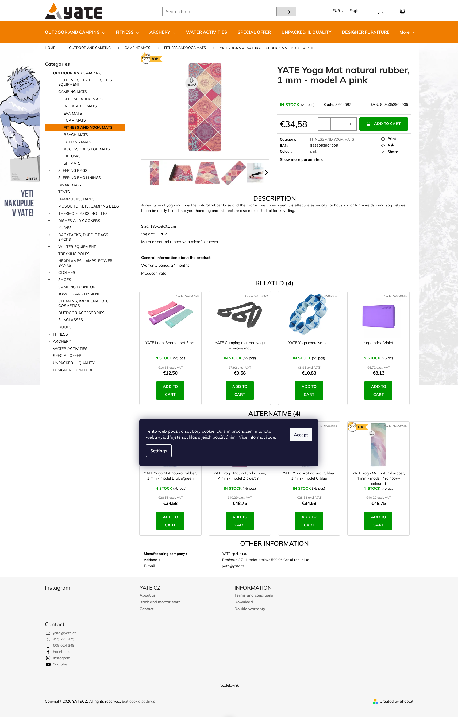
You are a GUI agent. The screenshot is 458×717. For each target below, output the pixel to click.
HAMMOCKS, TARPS (76, 199)
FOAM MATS (75, 120)
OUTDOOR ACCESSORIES (81, 312)
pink (313, 151)
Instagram (61, 658)
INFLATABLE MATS (80, 106)
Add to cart (387, 123)
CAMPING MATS (72, 91)
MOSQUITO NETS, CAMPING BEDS (88, 206)
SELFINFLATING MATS (83, 98)
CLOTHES (66, 272)
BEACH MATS (76, 134)
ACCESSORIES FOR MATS (87, 149)
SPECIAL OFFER (67, 355)
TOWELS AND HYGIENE (79, 293)
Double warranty (249, 609)
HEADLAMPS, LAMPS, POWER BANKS (85, 263)
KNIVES (65, 227)
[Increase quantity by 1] (350, 124)
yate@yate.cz (64, 632)
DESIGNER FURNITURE (73, 370)
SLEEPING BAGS (72, 170)
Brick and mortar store (160, 602)
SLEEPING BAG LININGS (79, 177)
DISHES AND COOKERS (79, 220)
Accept (301, 434)
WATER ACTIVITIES (70, 348)
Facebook (61, 651)
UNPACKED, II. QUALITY (74, 362)
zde (271, 437)
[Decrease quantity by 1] (324, 124)
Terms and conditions (253, 595)
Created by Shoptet (396, 701)
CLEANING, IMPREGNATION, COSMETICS (83, 303)
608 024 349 (63, 645)
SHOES (64, 279)
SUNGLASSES (70, 319)
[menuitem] (75, 32)
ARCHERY (62, 341)
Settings (158, 450)
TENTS (64, 191)
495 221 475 (63, 639)
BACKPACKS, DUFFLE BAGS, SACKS (83, 237)
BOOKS (65, 327)
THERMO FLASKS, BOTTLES (83, 213)
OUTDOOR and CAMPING (77, 73)
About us (148, 595)
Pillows (72, 156)
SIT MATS (72, 163)
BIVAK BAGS (69, 184)
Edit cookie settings (138, 701)
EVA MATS (73, 113)
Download (243, 602)
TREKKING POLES (74, 253)
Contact (146, 609)
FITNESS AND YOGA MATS (88, 127)
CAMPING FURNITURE (78, 287)
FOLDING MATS (77, 141)
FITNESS (60, 334)
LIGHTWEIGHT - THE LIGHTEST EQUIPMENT (86, 82)
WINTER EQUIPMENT (77, 246)
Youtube (60, 664)
